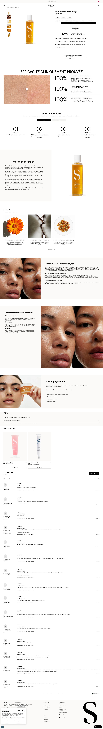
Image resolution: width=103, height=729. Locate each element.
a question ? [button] (62, 702)
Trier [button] (5, 478)
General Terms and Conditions (62, 710)
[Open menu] (5, 5)
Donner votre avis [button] (94, 473)
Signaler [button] (29, 489)
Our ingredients (47, 707)
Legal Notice (61, 707)
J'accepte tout (20, 722)
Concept (45, 704)
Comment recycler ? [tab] (67, 389)
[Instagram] (61, 717)
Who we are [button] (46, 702)
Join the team (61, 714)
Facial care (46, 717)
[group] (10, 472)
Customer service (62, 705)
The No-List (46, 709)
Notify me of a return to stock (78, 22)
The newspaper (47, 721)
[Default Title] (15, 446)
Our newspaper (47, 705)
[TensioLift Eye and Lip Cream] (39, 446)
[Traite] (63, 134)
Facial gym (46, 719)
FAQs (60, 704)
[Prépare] (16, 134)
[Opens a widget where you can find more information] (98, 726)
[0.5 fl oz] (39, 446)
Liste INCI (50, 249)
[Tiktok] (59, 717)
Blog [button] (45, 715)
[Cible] (40, 134)
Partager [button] (32, 489)
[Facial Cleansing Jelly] (15, 446)
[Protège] (87, 134)
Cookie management (63, 712)
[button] (39, 694)
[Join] (33, 708)
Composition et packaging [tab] (52, 389)
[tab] (97, 479)
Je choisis (7, 722)
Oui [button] (26, 489)
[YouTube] (64, 717)
